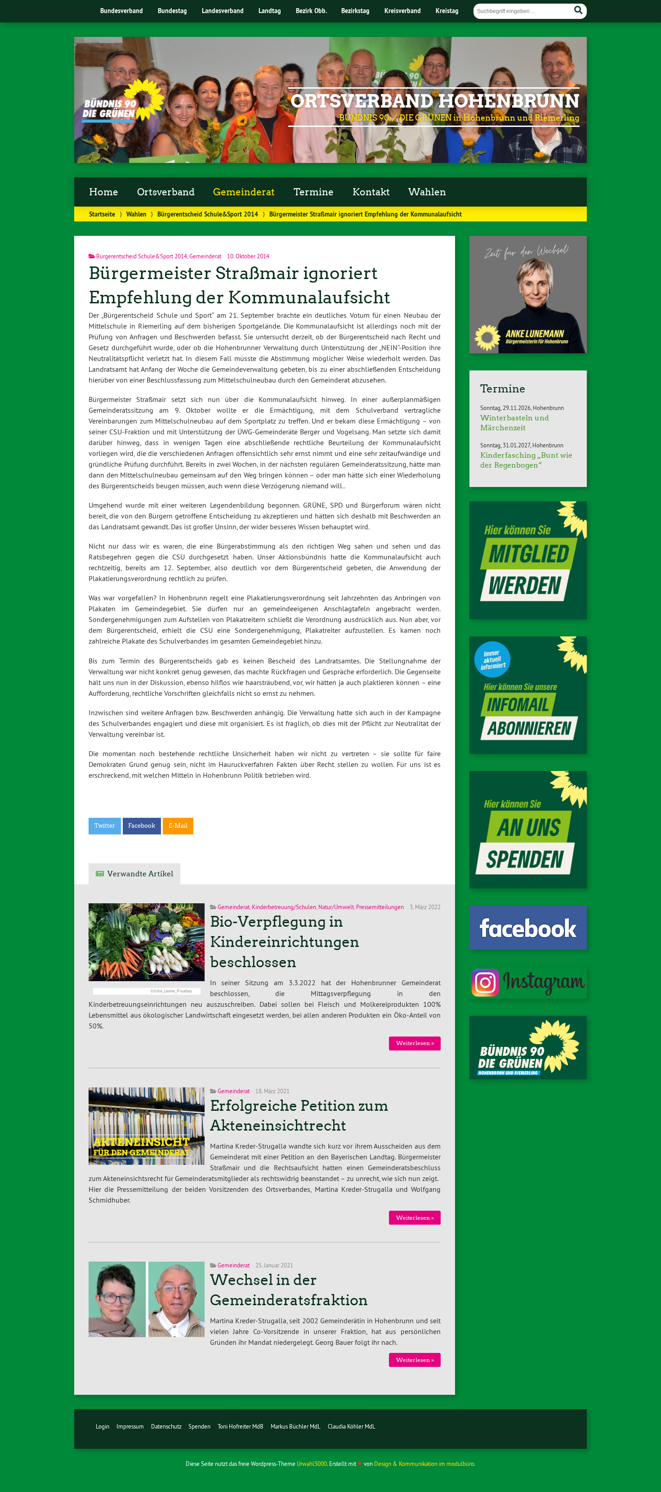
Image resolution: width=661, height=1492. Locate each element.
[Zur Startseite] (123, 120)
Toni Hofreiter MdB (241, 1426)
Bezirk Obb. (311, 10)
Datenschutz (166, 1426)
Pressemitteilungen (380, 907)
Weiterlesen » (415, 1043)
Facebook (141, 825)
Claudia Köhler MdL (351, 1426)
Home (103, 192)
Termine (314, 192)
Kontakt (371, 192)
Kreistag (447, 10)
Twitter (104, 825)
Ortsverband (166, 192)
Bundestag (172, 10)
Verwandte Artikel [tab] (140, 874)
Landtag (270, 10)
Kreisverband (402, 10)
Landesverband (223, 10)
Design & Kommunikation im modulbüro (424, 1463)
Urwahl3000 (312, 1463)
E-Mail (178, 825)
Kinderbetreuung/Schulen (284, 907)
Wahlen (427, 192)
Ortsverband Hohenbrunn (435, 101)
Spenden (199, 1426)
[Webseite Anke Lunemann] (528, 350)
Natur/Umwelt (336, 907)
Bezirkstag (355, 10)
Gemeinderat (244, 192)
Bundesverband (121, 10)
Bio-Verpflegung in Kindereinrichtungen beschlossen (284, 942)
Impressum (130, 1426)
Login (102, 1426)
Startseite (102, 214)
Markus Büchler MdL (296, 1426)
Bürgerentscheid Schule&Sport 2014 (207, 214)
